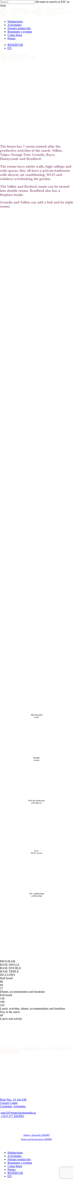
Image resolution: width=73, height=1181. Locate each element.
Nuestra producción (19, 1159)
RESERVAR (15, 1172)
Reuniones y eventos (19, 1162)
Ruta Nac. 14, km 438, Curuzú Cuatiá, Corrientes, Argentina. (13, 1103)
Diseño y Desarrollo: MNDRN (37, 1135)
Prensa (11, 1169)
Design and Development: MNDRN (36, 1139)
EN (9, 1176)
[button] (20, 1048)
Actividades (14, 1156)
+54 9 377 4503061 (12, 1116)
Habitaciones (15, 1152)
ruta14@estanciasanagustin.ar (18, 1112)
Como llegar (14, 1166)
